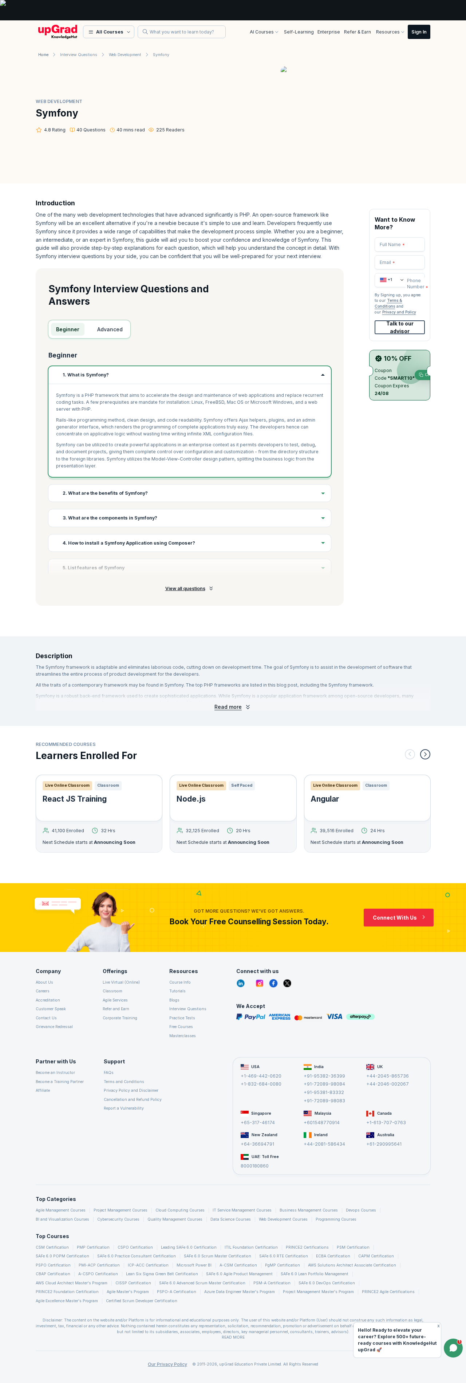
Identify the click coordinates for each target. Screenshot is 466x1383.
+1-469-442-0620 (261, 1076)
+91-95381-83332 (324, 1092)
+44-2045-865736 (387, 1076)
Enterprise (328, 32)
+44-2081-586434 (324, 1144)
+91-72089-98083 (324, 1100)
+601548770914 (322, 1122)
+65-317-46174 (258, 1122)
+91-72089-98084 (324, 1084)
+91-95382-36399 (324, 1076)
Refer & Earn (357, 32)
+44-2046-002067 (387, 1084)
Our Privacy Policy (167, 1364)
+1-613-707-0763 (386, 1122)
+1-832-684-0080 (261, 1084)
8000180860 (255, 1166)
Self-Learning (299, 32)
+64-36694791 (257, 1144)
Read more (228, 707)
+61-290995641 (384, 1144)
